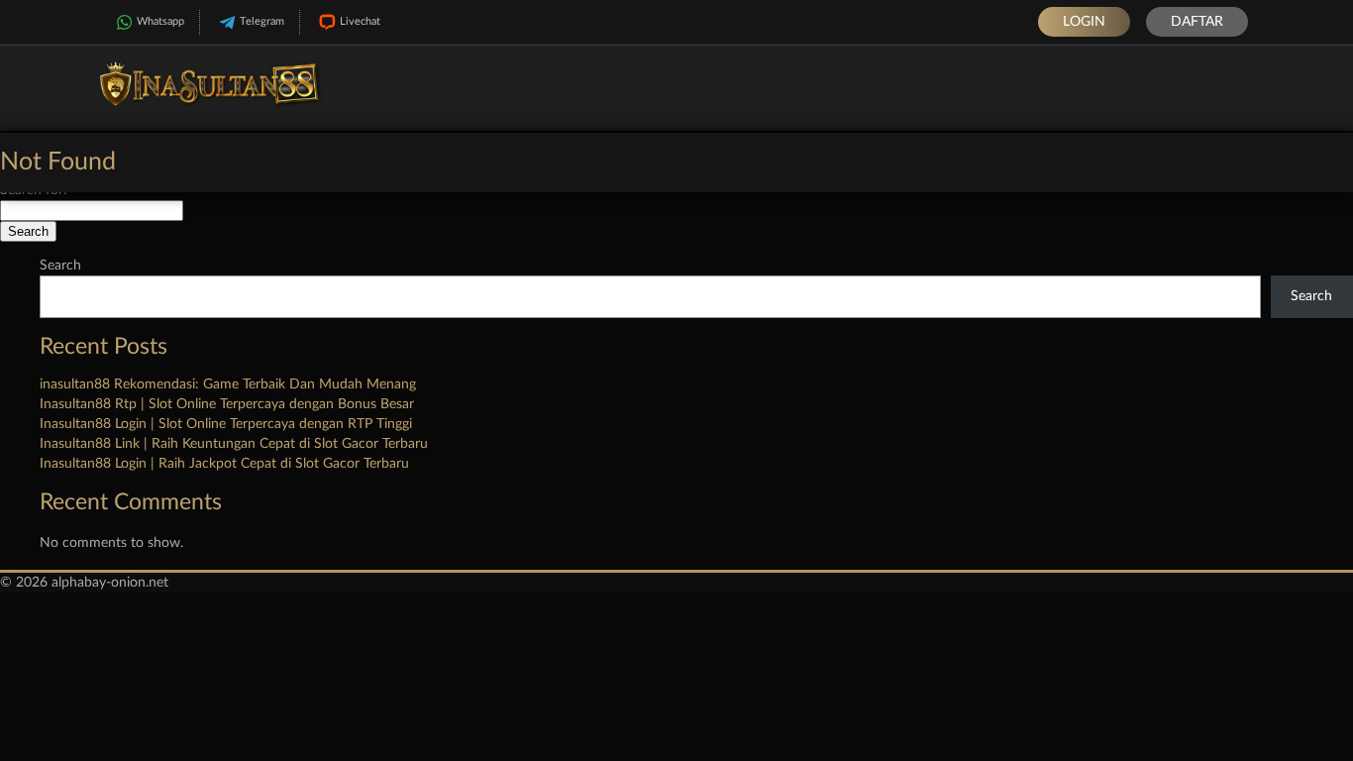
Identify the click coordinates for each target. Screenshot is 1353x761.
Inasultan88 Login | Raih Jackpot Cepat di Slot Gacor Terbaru (224, 464)
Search (60, 265)
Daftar (1197, 22)
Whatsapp (160, 21)
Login (1084, 22)
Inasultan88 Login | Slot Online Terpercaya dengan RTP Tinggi (226, 424)
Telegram (262, 21)
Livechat (360, 21)
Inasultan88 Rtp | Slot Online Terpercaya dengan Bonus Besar (227, 404)
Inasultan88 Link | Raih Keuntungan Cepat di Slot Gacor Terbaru (234, 444)
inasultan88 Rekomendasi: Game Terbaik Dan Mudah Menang (228, 384)
